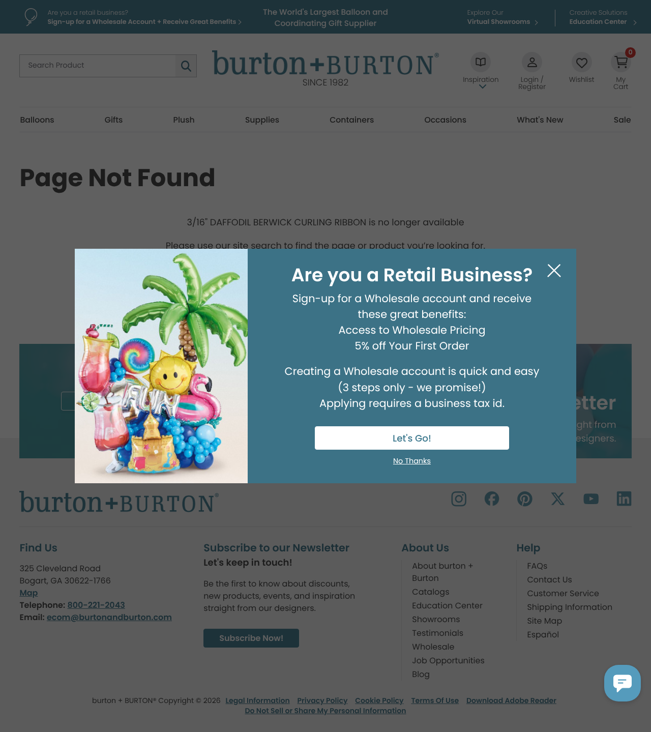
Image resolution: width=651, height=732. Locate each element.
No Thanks (412, 461)
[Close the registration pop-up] (554, 271)
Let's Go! (412, 438)
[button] (622, 683)
